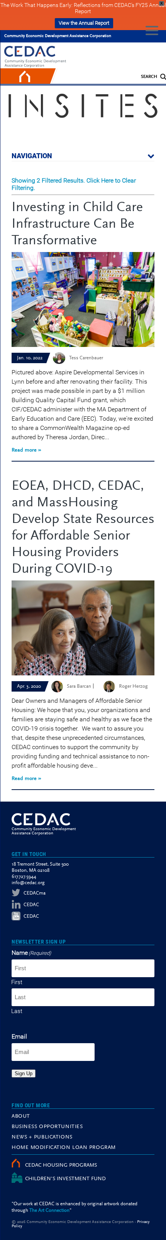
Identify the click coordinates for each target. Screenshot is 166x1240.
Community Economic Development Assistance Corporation (57, 36)
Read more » (26, 450)
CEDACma (35, 893)
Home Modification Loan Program (64, 1147)
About (21, 1116)
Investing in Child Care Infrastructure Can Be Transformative (77, 224)
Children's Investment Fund (65, 1179)
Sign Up (23, 1073)
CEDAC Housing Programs (61, 1165)
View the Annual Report (84, 23)
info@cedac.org (28, 882)
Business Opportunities (47, 1127)
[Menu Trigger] (152, 30)
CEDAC (31, 904)
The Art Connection (49, 1210)
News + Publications (42, 1137)
